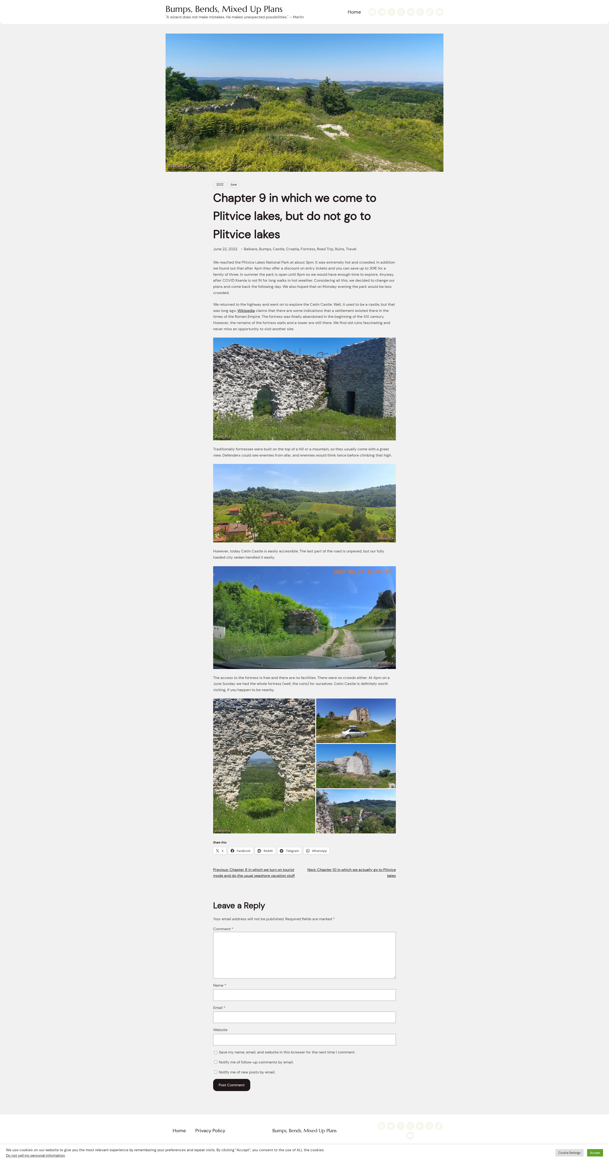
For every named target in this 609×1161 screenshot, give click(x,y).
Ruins (339, 248)
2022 (219, 184)
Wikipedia (246, 310)
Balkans (250, 248)
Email (219, 1007)
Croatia (292, 248)
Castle (278, 248)
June (233, 184)
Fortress (308, 248)
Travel (351, 248)
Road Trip (325, 248)
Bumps (265, 248)
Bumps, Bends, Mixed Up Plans (224, 9)
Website (220, 1029)
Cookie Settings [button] (569, 1153)
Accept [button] (595, 1153)
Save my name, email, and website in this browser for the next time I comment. (287, 1052)
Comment (223, 928)
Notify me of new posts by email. (247, 1072)
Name (219, 985)
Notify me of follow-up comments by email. (256, 1062)
